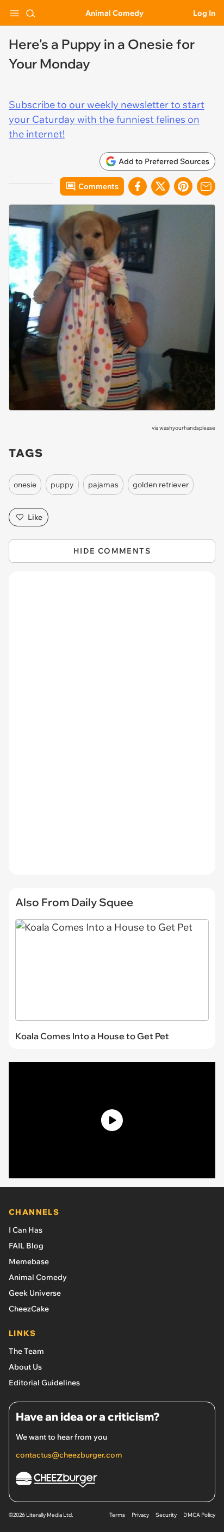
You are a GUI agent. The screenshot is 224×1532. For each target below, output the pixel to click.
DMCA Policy (199, 1514)
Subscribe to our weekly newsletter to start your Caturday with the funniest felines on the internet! (106, 119)
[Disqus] (112, 728)
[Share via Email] (206, 186)
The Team (26, 1351)
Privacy (140, 1514)
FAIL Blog (26, 1246)
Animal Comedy (114, 13)
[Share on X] (160, 186)
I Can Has (25, 1230)
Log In (204, 13)
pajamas (103, 484)
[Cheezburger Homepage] (112, 1481)
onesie (25, 484)
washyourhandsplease (187, 427)
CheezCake (29, 1309)
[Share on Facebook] (137, 186)
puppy (62, 484)
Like (35, 517)
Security (166, 1514)
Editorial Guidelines (44, 1382)
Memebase (29, 1261)
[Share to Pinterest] (183, 186)
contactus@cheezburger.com (69, 1455)
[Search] (30, 13)
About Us (25, 1367)
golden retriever (161, 484)
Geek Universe (35, 1293)
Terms (117, 1514)
